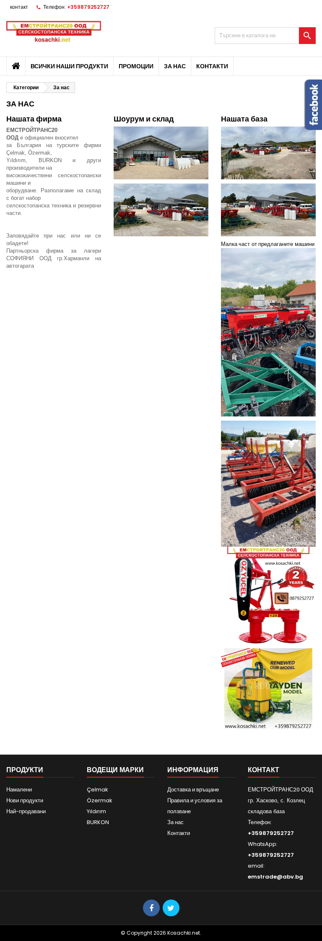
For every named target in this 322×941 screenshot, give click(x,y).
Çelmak (97, 790)
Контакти (212, 66)
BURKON (98, 822)
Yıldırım (96, 811)
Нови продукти (24, 800)
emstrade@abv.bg (275, 877)
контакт (19, 6)
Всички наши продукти (69, 66)
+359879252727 (88, 6)
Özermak (99, 800)
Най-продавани (26, 811)
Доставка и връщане (193, 790)
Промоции (136, 66)
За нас (175, 66)
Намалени (19, 790)
